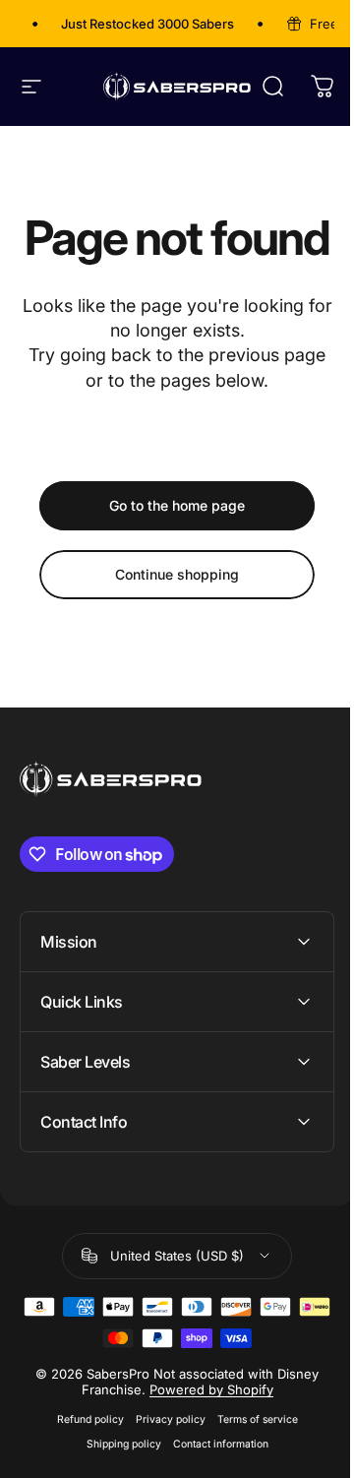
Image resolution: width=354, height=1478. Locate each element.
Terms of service (249, 1466)
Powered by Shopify (204, 1437)
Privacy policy (163, 1466)
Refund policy (82, 1466)
